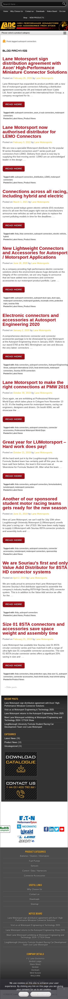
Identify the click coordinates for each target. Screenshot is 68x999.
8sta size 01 (53, 674)
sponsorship (51, 551)
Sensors (34, 866)
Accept (23, 994)
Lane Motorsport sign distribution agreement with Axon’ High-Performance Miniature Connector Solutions (35, 65)
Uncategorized (11, 746)
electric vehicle (59, 234)
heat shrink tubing (57, 677)
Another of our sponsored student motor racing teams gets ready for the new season (35, 503)
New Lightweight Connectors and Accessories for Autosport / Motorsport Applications (35, 253)
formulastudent (55, 484)
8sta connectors (26, 234)
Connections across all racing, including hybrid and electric (35, 193)
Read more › (14, 103)
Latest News (17, 118)
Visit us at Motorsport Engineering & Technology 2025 (29, 709)
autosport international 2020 (21, 368)
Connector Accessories (34, 876)
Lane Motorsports (44, 78)
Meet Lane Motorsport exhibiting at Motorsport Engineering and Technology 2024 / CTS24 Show (35, 936)
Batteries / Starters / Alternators (34, 856)
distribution (38, 177)
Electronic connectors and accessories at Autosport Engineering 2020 (31, 320)
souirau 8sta (13, 303)
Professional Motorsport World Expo (30, 430)
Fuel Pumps (34, 861)
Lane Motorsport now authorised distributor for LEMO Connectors (29, 132)
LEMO (47, 177)
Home (5, 11)
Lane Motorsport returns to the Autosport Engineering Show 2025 (34, 713)
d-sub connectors (46, 113)
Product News (30, 118)
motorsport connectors (12, 301)
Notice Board (52, 11)
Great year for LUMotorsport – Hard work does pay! (34, 444)
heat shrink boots (41, 368)
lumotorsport (8, 487)
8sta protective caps (38, 674)
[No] (64, 989)
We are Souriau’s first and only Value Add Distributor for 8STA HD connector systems (35, 567)
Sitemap (34, 904)
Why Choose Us (16, 11)
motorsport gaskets (31, 301)
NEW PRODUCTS (37, 18)
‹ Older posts (11, 687)
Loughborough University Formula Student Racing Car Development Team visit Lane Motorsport (35, 943)
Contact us (29, 11)
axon (36, 113)
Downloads (40, 11)
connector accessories (23, 677)
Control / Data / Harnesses (34, 871)
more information (40, 994)
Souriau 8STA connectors (24, 371)
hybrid (6, 237)
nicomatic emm (47, 301)
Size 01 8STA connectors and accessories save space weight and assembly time (34, 629)
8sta (17, 234)
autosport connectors (24, 113)
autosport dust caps (42, 298)
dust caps (56, 298)
